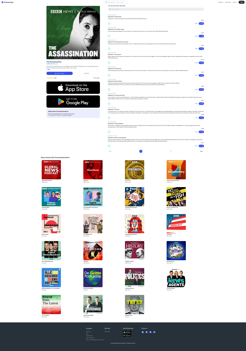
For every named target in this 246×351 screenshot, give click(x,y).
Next (201, 151)
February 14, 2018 (112, 40)
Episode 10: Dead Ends (114, 16)
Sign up (235, 2)
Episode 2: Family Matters (115, 123)
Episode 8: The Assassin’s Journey (118, 42)
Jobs (87, 333)
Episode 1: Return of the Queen (117, 137)
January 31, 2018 (112, 66)
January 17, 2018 (111, 93)
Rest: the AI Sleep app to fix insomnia (95, 339)
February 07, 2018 (112, 52)
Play (202, 23)
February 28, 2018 (112, 14)
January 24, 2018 (112, 79)
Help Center (107, 331)
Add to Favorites (60, 73)
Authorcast (228, 2)
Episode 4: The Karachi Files (116, 95)
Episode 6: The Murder (114, 68)
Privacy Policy (89, 335)
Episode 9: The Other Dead (116, 29)
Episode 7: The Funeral (114, 54)
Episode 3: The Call (113, 109)
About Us (88, 331)
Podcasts (220, 2)
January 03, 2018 (112, 121)
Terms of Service (90, 337)
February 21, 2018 (112, 27)
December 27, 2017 (112, 135)
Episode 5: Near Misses (115, 81)
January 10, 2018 (112, 107)
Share (87, 73)
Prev (110, 151)
